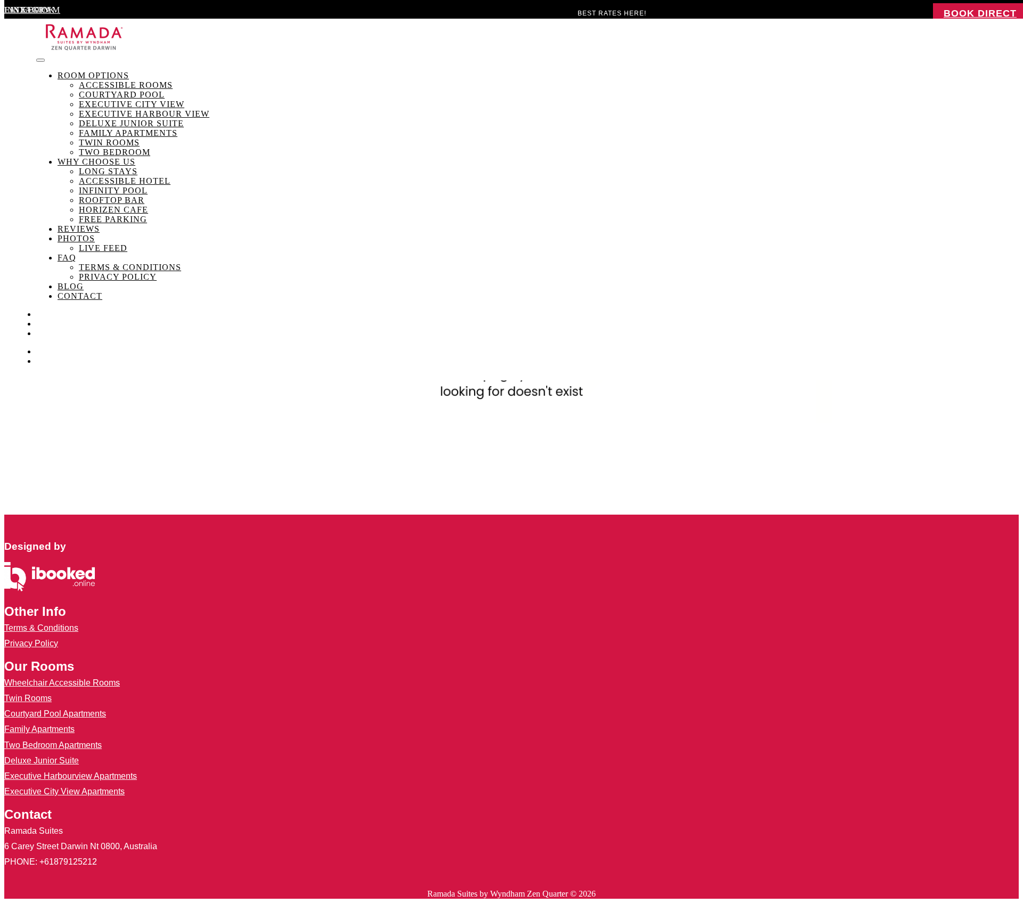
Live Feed (103, 248)
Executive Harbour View (144, 113)
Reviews (79, 228)
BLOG (71, 286)
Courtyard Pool (122, 94)
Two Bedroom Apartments (53, 745)
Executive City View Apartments (64, 791)
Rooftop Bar (111, 200)
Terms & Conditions (130, 267)
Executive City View (131, 104)
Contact (80, 295)
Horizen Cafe (113, 209)
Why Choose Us (96, 161)
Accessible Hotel (124, 180)
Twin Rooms (109, 142)
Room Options (93, 75)
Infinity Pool (113, 190)
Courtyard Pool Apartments (55, 713)
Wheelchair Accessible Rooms (62, 682)
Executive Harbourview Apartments (70, 775)
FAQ (67, 257)
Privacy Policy (118, 276)
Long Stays (108, 171)
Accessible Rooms (126, 85)
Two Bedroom (114, 152)
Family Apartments (128, 132)
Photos (76, 238)
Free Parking (113, 219)
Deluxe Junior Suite (131, 123)
